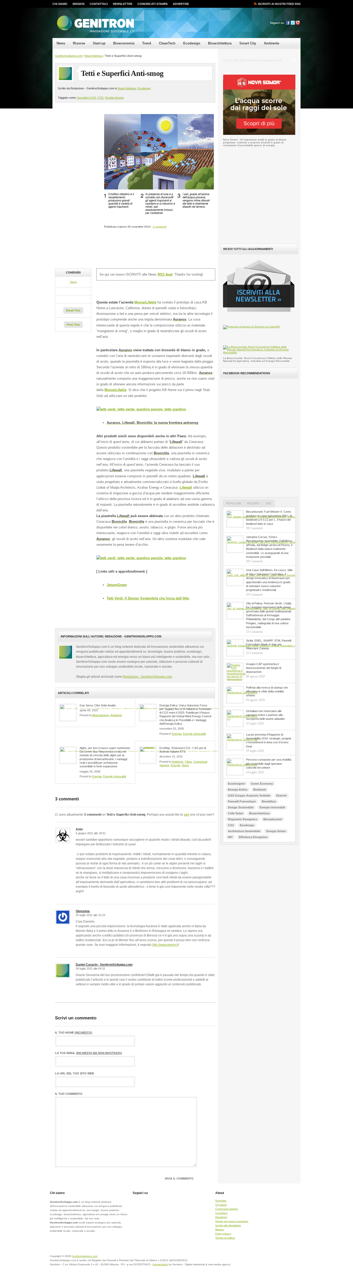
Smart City (247, 43)
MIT (230, 837)
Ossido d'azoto (114, 97)
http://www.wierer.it (165, 945)
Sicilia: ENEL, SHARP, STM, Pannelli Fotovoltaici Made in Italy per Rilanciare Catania (268, 644)
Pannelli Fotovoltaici (242, 801)
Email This (73, 310)
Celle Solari (235, 813)
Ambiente (271, 43)
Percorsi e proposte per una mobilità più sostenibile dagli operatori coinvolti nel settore (268, 763)
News (61, 43)
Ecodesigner (236, 783)
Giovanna (83, 911)
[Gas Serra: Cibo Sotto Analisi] (68, 713)
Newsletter (122, 3)
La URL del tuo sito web (74, 1073)
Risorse (79, 43)
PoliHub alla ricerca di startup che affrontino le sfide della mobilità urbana (267, 691)
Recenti (253, 503)
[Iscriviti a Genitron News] (261, 315)
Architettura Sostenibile (244, 831)
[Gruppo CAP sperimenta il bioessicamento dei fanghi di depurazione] (235, 671)
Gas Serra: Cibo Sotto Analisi (98, 705)
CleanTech (167, 43)
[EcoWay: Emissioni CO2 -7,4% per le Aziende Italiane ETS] (148, 755)
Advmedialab (160, 1264)
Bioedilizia (269, 801)
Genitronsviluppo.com (68, 55)
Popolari (233, 503)
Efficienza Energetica (253, 837)
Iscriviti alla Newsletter (228, 1225)
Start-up (99, 43)
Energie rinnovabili (194, 733)
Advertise (181, 3)
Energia (176, 733)
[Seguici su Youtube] (298, 23)
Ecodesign (191, 43)
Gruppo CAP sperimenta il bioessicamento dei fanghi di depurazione (263, 668)
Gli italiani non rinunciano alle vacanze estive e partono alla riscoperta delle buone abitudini (265, 715)
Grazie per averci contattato (231, 1221)
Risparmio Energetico (242, 819)
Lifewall (186, 487)
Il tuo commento (68, 1093)
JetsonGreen (117, 585)
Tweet (73, 281)
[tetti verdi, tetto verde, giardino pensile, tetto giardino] (141, 409)
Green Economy (262, 783)
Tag (268, 503)
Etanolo (281, 795)
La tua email (88, 1053)
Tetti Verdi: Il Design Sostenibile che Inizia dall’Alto (148, 598)
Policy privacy (223, 1233)
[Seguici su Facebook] (288, 23)
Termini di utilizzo (225, 1237)
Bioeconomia (123, 43)
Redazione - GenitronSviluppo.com (147, 676)
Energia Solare (276, 831)
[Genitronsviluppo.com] (95, 24)
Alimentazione (100, 715)
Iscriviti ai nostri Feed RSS (279, 3)
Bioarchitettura (220, 43)
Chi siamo (59, 3)
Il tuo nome (73, 1032)
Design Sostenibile (241, 807)
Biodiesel (259, 789)
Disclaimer (221, 1217)
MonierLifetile (145, 302)
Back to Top (282, 1259)
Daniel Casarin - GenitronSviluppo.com (104, 964)
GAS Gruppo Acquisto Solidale (249, 795)
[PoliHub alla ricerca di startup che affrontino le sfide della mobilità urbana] (235, 695)
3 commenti (159, 226)
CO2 (100, 97)
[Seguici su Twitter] (293, 23)
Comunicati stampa (152, 3)
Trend (146, 43)
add (186, 814)
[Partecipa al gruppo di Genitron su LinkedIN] (251, 326)
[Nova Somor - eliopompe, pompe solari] (259, 133)
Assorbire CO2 (86, 97)
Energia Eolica (237, 789)
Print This (73, 324)
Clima (188, 761)
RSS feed (165, 274)
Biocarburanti (272, 819)
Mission (79, 3)
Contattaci (99, 3)
